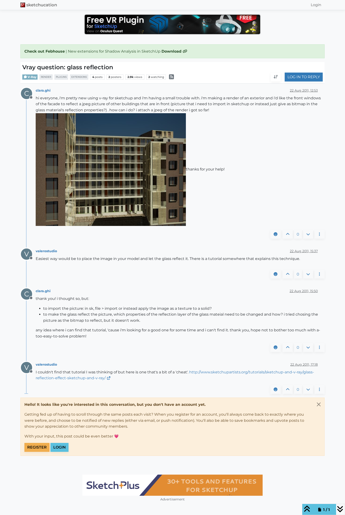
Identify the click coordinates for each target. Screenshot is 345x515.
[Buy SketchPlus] (172, 485)
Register (37, 447)
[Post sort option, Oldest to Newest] (276, 77)
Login (59, 447)
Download (172, 51)
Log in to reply (304, 77)
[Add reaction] (275, 234)
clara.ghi (43, 90)
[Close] (318, 404)
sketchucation (41, 4)
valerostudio (46, 251)
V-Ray (31, 77)
